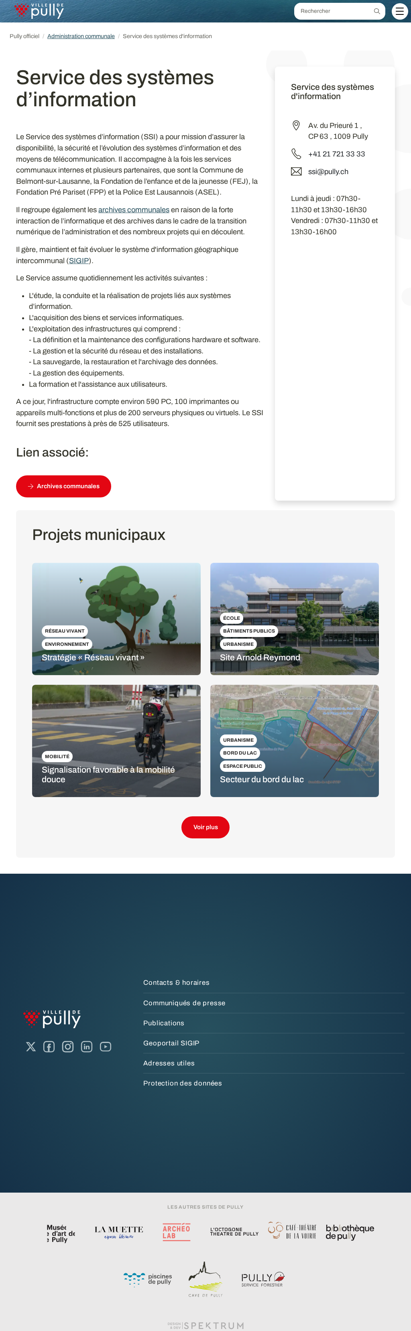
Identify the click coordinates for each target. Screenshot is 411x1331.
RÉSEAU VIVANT (65, 631)
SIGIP (79, 261)
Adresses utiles (169, 1063)
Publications (164, 1023)
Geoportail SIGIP (171, 1043)
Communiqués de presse (184, 1003)
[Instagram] (67, 1047)
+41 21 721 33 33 (336, 154)
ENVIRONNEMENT (67, 644)
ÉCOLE (231, 618)
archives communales (133, 210)
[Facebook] (49, 1047)
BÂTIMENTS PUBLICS (249, 631)
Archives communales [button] (68, 486)
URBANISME (238, 644)
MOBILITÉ (57, 756)
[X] (31, 1047)
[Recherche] (377, 11)
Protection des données (182, 1083)
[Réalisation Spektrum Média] (205, 1325)
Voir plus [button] (205, 827)
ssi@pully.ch (328, 172)
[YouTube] (105, 1047)
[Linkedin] (86, 1047)
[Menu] (400, 11)
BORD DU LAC (240, 753)
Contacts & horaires (176, 982)
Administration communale (81, 36)
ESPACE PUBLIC (242, 766)
